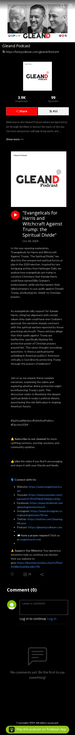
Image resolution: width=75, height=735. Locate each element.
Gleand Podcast (16, 45)
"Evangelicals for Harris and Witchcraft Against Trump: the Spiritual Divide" (42, 224)
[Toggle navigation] (70, 5)
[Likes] (12, 574)
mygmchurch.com (30, 539)
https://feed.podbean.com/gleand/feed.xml (32, 52)
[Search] (62, 5)
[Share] (42, 574)
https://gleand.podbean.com (45, 527)
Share (23, 111)
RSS (55, 111)
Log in (51, 619)
